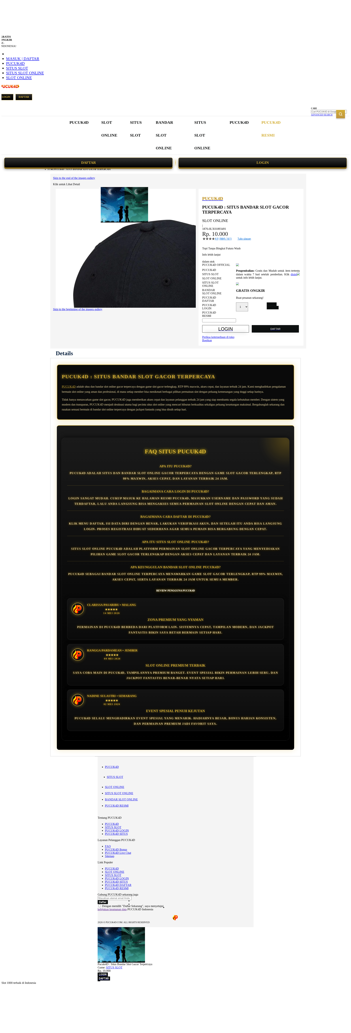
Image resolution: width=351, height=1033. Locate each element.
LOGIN (262, 163)
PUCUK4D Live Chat (118, 852)
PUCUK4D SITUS (116, 833)
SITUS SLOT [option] (210, 274)
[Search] (340, 114)
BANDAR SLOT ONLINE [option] (212, 292)
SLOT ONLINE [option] (212, 278)
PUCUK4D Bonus (116, 849)
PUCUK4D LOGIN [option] (209, 307)
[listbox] (219, 293)
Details (64, 353)
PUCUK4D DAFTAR (118, 885)
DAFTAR (88, 163)
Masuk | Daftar (22, 58)
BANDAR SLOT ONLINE (121, 799)
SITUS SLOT (17, 68)
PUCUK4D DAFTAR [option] (209, 299)
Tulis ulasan (244, 238)
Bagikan (207, 340)
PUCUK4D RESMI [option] (209, 314)
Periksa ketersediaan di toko (218, 337)
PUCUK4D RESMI (117, 805)
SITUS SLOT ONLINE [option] (210, 284)
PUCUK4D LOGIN (117, 830)
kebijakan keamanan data (112, 909)
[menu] (175, 135)
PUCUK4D (15, 63)
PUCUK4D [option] (209, 270)
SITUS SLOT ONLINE (25, 73)
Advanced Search (322, 115)
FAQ (108, 846)
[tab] (64, 353)
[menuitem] (79, 122)
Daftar (24, 97)
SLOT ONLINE (19, 77)
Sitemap (109, 856)
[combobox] (329, 112)
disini (294, 274)
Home (51, 169)
